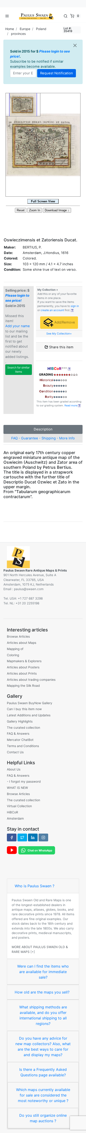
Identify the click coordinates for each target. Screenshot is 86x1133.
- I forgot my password (24, 781)
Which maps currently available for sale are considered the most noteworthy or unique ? (43, 1095)
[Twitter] (22, 837)
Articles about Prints (22, 673)
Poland (41, 29)
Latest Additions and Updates (28, 715)
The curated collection (23, 727)
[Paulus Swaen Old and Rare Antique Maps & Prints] (36, 16)
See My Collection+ (59, 333)
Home (9, 29)
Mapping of (15, 649)
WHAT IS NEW (17, 788)
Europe (25, 29)
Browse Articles (18, 636)
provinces (18, 34)
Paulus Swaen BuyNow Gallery (29, 703)
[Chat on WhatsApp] (36, 850)
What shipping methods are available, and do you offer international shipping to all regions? (43, 1015)
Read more (71, 405)
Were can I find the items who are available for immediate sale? (43, 972)
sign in (75, 306)
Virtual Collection (19, 806)
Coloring (13, 655)
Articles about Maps (21, 643)
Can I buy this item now (24, 709)
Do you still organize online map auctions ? (43, 1118)
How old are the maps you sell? (42, 992)
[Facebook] (12, 837)
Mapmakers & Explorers (24, 661)
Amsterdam (15, 818)
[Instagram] (43, 837)
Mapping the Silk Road (23, 685)
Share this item (60, 347)
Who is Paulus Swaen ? (34, 886)
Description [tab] (43, 429)
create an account (52, 310)
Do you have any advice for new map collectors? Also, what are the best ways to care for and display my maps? (43, 1046)
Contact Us (15, 752)
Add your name (17, 326)
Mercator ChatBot (20, 740)
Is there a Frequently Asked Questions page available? (43, 1072)
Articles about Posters (23, 667)
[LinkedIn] (33, 837)
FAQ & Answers (18, 733)
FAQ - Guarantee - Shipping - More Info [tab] (43, 438)
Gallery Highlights (20, 721)
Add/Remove (64, 323)
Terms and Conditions (23, 746)
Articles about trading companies (31, 679)
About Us (13, 769)
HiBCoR (12, 812)
